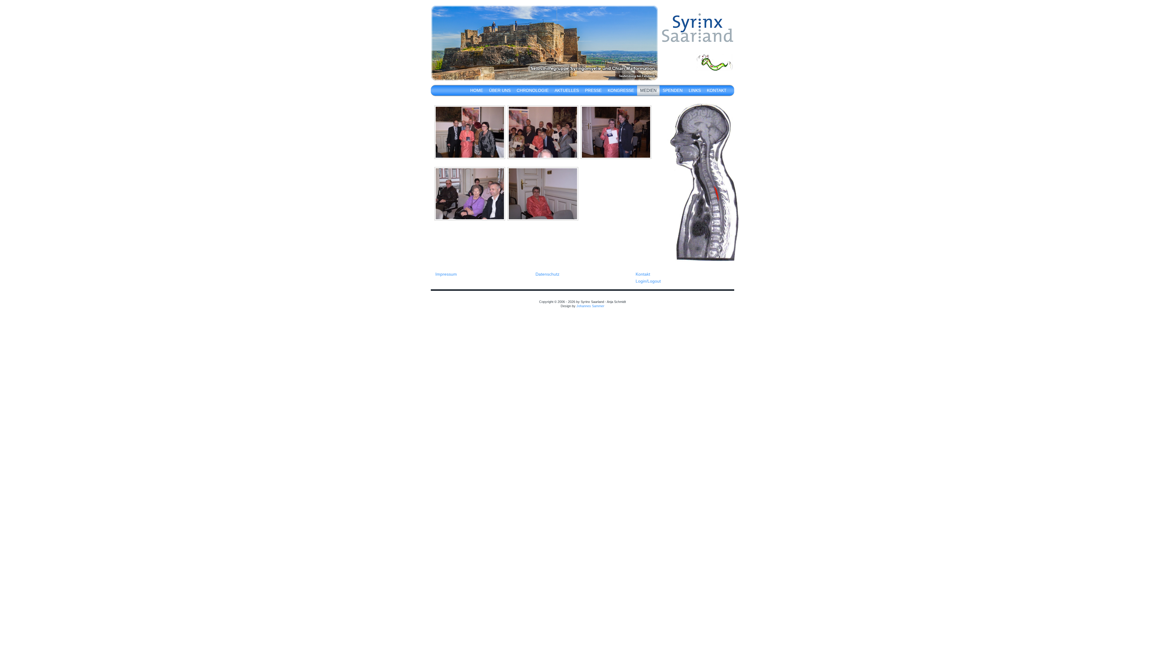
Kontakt (717, 90)
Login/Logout (648, 281)
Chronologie (533, 90)
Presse (593, 90)
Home (476, 90)
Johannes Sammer (590, 306)
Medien (648, 90)
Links (695, 90)
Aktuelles (567, 90)
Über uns (500, 90)
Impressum (446, 274)
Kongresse (621, 90)
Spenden (673, 90)
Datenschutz (547, 274)
